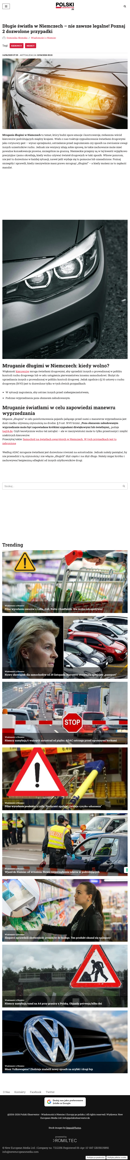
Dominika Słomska (17, 37)
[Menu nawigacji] (6, 6)
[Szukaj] (125, 6)
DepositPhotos (73, 1127)
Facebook (35, 1092)
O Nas (6, 1092)
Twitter (50, 1092)
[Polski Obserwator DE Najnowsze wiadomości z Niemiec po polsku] (65, 6)
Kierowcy (16, 45)
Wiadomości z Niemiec (43, 37)
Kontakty (20, 1092)
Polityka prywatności (95, 1157)
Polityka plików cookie (116, 1157)
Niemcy (31, 45)
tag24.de (7, 431)
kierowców (22, 371)
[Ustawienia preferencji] (127, 870)
